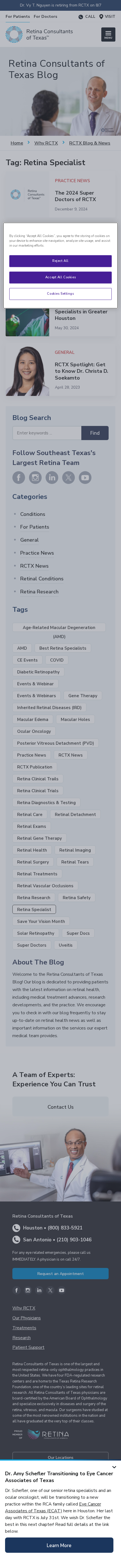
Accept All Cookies (60, 277)
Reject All (60, 261)
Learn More (59, 1545)
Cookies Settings (60, 293)
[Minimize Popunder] (114, 1466)
